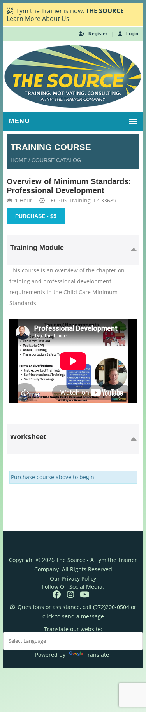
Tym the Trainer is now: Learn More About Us (65, 15)
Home (19, 160)
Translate (96, 654)
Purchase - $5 (35, 216)
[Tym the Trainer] (73, 76)
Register (97, 34)
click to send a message (73, 616)
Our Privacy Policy (73, 578)
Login (132, 34)
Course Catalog (56, 160)
